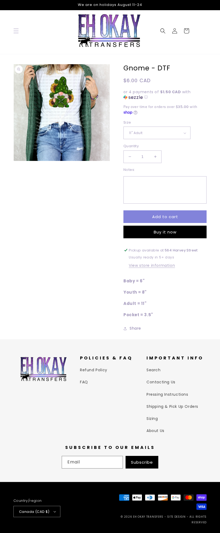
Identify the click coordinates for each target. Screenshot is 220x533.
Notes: (129, 169)
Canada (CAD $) (34, 511)
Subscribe (142, 462)
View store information (152, 265)
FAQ (84, 382)
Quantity (131, 146)
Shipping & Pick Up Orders (172, 406)
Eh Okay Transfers (148, 517)
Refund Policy (93, 370)
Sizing (152, 418)
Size (127, 122)
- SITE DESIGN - (176, 517)
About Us (155, 430)
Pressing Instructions (167, 394)
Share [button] (135, 328)
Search (153, 370)
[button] (16, 31)
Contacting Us (160, 382)
